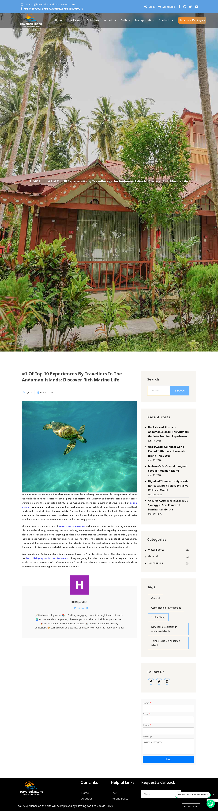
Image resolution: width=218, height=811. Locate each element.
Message (147, 736)
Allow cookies (191, 806)
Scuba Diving (158, 617)
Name (147, 702)
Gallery (125, 20)
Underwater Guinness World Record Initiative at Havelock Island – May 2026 (166, 451)
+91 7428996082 (33, 8)
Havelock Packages (192, 20)
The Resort (74, 20)
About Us (110, 20)
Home (59, 20)
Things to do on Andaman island (165, 643)
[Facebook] (179, 6)
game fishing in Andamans (166, 607)
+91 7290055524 (53, 8)
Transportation (144, 20)
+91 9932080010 (73, 8)
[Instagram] (184, 6)
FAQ (114, 793)
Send (168, 759)
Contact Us (166, 20)
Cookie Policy (105, 806)
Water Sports (156, 549)
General (153, 556)
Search (180, 390)
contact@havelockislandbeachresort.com (50, 4)
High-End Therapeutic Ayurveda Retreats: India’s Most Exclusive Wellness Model (168, 485)
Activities (93, 20)
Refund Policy (120, 798)
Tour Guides (155, 563)
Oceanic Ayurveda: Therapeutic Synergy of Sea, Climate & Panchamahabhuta (168, 505)
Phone (147, 725)
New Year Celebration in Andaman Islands (164, 629)
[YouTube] (196, 6)
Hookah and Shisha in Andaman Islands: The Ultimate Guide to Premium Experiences (168, 432)
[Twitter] (190, 6)
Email (146, 714)
